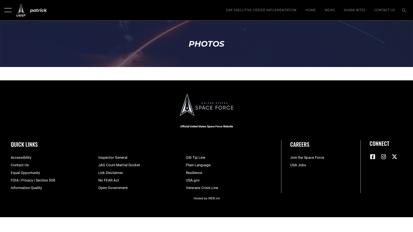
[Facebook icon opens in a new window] (373, 156)
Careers (299, 144)
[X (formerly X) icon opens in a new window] (394, 156)
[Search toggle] (404, 10)
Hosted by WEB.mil (207, 198)
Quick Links (24, 144)
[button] (7, 10)
